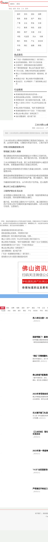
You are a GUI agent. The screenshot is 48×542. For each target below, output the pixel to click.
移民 (25, 41)
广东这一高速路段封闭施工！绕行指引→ (30, 59)
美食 (25, 19)
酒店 (18, 32)
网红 (25, 45)
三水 (22, 9)
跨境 (39, 45)
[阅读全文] (37, 321)
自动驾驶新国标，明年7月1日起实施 (29, 62)
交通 (32, 32)
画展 (32, 45)
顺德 (14, 9)
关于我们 (38, 513)
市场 (18, 45)
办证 (39, 32)
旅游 (39, 27)
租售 (18, 19)
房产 (32, 19)
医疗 (25, 32)
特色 (32, 27)
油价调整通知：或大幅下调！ (26, 116)
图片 (18, 41)
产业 (32, 41)
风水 (34, 36)
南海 (18, 9)
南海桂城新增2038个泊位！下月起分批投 (31, 111)
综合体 (40, 41)
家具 (18, 50)
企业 (25, 23)
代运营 (26, 36)
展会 (39, 19)
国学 (18, 14)
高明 (26, 9)
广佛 (18, 23)
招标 (32, 14)
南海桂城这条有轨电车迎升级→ (27, 94)
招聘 (39, 14)
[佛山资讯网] (4, 2)
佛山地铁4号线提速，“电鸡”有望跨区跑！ (31, 108)
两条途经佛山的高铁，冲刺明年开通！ (30, 97)
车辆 (41, 36)
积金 (32, 23)
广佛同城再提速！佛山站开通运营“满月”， (31, 68)
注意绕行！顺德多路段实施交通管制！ (30, 65)
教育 (25, 27)
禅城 (10, 9)
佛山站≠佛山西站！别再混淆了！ (28, 113)
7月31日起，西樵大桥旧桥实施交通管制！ (31, 71)
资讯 (25, 14)
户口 (18, 27)
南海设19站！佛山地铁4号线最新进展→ (30, 79)
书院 (18, 36)
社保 (39, 23)
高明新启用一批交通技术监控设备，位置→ (31, 100)
